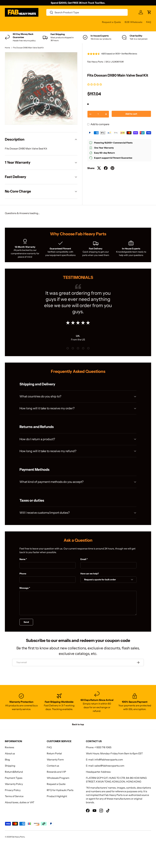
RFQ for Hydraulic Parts (60, 790)
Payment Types (13, 777)
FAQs (23, 28)
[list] (41, 88)
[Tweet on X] (99, 168)
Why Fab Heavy (46, 22)
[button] (94, 84)
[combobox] (87, 12)
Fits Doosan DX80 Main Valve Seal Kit (28, 48)
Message (24, 588)
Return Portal (54, 753)
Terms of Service (14, 796)
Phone (23, 573)
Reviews (82, 22)
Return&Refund (14, 771)
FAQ (148, 22)
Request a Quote (111, 22)
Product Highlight (57, 796)
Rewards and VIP (56, 771)
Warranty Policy (14, 784)
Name (22, 559)
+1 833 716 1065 (102, 747)
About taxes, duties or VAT (19, 802)
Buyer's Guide (66, 22)
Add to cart (131, 113)
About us (10, 753)
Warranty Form (55, 759)
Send (26, 622)
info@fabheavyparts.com (108, 759)
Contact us (11, 28)
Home (7, 48)
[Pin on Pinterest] (112, 168)
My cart (34, 28)
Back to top (78, 724)
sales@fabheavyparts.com (109, 765)
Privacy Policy (13, 790)
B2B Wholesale (133, 22)
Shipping (10, 765)
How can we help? (89, 573)
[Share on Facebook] (105, 168)
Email (83, 559)
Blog (7, 759)
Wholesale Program (58, 777)
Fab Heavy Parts (95, 61)
